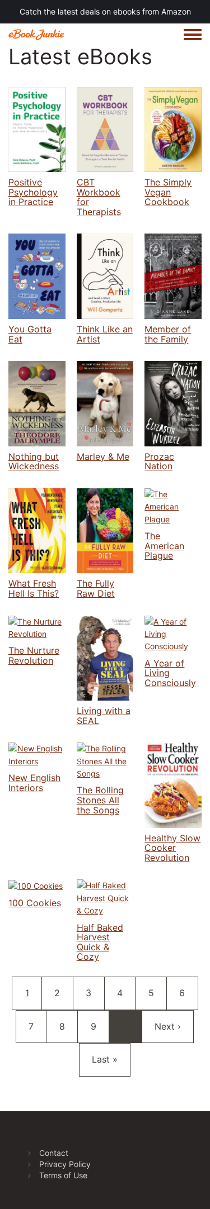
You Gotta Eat (30, 334)
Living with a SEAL (103, 715)
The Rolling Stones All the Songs (100, 799)
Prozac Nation (159, 461)
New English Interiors (34, 782)
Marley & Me (103, 456)
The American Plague (164, 545)
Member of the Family (167, 334)
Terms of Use (63, 1175)
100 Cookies (34, 902)
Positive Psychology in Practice (33, 192)
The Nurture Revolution (33, 655)
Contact (53, 1153)
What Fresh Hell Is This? (33, 588)
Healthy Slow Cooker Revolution (172, 847)
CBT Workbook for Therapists (99, 197)
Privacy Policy (65, 1164)
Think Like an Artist (105, 334)
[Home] (36, 34)
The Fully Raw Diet (96, 588)
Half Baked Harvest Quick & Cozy (100, 942)
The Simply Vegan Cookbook (168, 192)
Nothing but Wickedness (33, 461)
